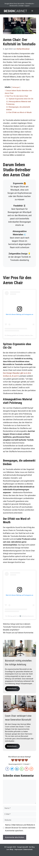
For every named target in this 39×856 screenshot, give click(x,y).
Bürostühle (21, 3)
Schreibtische (29, 3)
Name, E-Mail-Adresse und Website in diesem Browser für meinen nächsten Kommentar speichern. (20, 828)
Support (27, 6)
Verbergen (15, 87)
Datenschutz (28, 849)
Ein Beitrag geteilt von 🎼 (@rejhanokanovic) (19, 616)
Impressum (18, 849)
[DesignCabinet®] (15, 11)
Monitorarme (14, 6)
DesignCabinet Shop (11, 3)
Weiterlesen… (12, 689)
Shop (11, 849)
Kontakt (21, 6)
